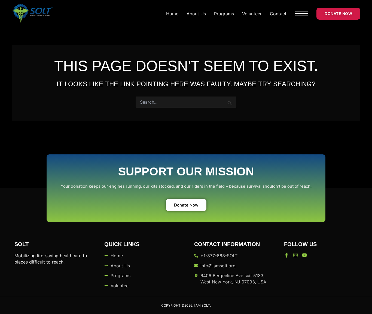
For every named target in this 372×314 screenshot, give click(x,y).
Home (172, 13)
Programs (224, 13)
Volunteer (252, 13)
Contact (278, 13)
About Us (196, 13)
